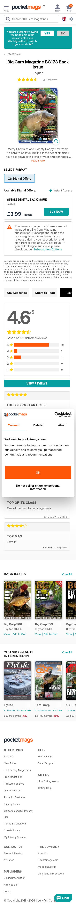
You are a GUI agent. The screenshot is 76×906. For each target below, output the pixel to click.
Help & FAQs (45, 756)
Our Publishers (12, 790)
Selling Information (14, 877)
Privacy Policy (12, 804)
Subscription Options (48, 249)
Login (7, 891)
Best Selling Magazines (17, 770)
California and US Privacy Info (18, 813)
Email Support (46, 763)
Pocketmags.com (48, 860)
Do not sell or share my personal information (38, 487)
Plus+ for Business (14, 797)
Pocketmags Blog (14, 783)
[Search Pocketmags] (8, 19)
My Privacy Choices (15, 837)
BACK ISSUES (15, 574)
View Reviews (37, 383)
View (7, 634)
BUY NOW (56, 211)
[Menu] (6, 7)
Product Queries (13, 853)
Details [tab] (38, 425)
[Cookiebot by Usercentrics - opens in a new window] (55, 414)
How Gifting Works (48, 781)
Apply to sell (11, 884)
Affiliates (9, 860)
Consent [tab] (13, 425)
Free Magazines (13, 776)
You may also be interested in (19, 652)
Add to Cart (19, 634)
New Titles (10, 763)
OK (38, 472)
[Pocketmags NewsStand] (25, 8)
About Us (43, 853)
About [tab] (62, 425)
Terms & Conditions (15, 823)
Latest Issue (14, 54)
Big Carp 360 (13, 624)
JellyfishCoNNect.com (51, 873)
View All (67, 574)
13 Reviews (49, 80)
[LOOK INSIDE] (38, 142)
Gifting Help (45, 788)
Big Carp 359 (44, 624)
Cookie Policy (12, 830)
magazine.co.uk (47, 866)
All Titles (9, 756)
